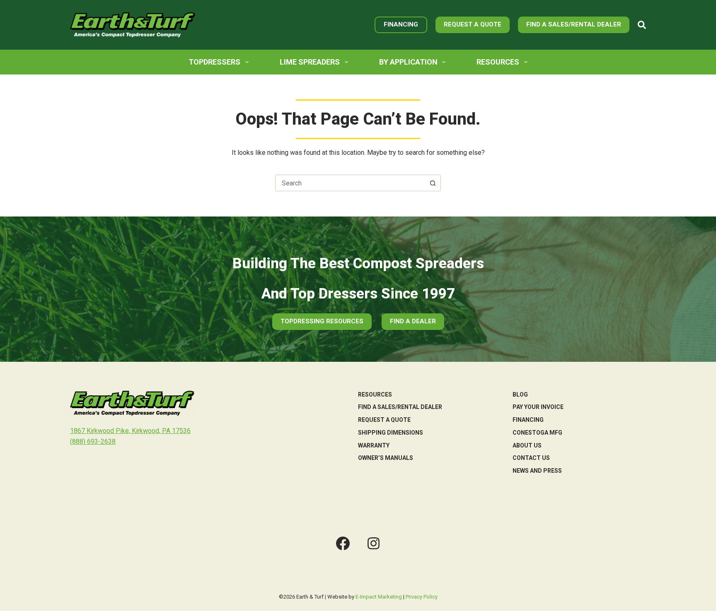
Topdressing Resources (322, 321)
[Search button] (432, 183)
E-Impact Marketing (379, 597)
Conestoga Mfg (537, 432)
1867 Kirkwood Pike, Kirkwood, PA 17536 (130, 431)
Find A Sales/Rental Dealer (573, 24)
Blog (520, 394)
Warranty (373, 445)
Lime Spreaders (310, 62)
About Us (527, 445)
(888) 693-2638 (93, 441)
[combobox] (350, 183)
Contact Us (531, 458)
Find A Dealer (413, 321)
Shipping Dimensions (390, 432)
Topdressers (214, 62)
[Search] (642, 25)
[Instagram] (373, 543)
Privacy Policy (422, 597)
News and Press (537, 470)
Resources (498, 62)
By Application (408, 62)
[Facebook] (343, 543)
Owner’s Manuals (385, 458)
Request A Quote (472, 24)
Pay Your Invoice (538, 407)
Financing (401, 24)
